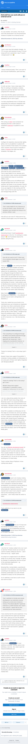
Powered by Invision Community (14, 742)
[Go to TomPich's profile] (2, 66)
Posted (10, 28)
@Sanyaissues (18, 166)
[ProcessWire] (8, 2)
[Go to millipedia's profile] (2, 82)
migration (8, 149)
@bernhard (12, 293)
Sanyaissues (18, 595)
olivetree (17, 203)
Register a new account (14, 704)
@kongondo (13, 643)
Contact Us (11, 740)
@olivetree (7, 444)
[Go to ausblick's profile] (2, 28)
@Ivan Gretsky (5, 478)
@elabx (11, 166)
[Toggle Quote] (3, 203)
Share (7, 722)
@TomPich (12, 167)
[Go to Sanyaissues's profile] (2, 118)
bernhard (17, 500)
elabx (16, 254)
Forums (8, 7)
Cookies (17, 740)
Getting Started (16, 22)
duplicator (10, 125)
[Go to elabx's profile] (2, 138)
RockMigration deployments (10, 503)
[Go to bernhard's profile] (2, 229)
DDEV (11, 122)
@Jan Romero (20, 167)
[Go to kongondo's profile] (2, 590)
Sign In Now (14, 714)
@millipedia (5, 167)
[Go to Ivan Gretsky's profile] (2, 440)
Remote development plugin (15, 447)
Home (2, 7)
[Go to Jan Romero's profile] (2, 45)
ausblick (5, 20)
